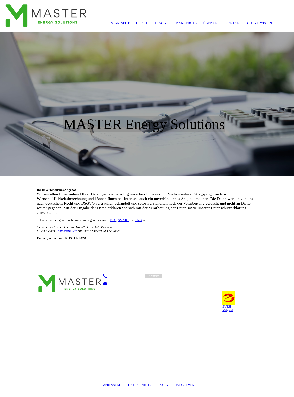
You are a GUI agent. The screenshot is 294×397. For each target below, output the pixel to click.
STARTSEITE (120, 23)
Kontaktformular (66, 231)
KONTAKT (233, 23)
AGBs (164, 385)
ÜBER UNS (211, 23)
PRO (138, 220)
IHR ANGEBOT (183, 23)
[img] (46, 16)
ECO (113, 220)
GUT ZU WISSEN (259, 23)
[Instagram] (204, 276)
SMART (123, 220)
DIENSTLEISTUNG (150, 23)
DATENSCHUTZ (140, 385)
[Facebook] (203, 281)
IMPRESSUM (111, 385)
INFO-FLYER (185, 385)
